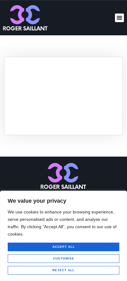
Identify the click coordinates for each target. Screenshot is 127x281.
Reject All (63, 270)
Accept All (63, 246)
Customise (63, 258)
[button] (119, 18)
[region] (63, 236)
